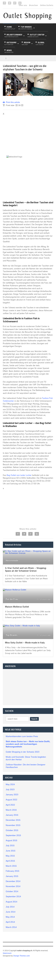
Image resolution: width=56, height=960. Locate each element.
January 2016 (12, 815)
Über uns (23, 5)
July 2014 (10, 907)
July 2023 (10, 789)
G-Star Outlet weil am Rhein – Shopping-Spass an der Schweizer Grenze (26, 569)
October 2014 (12, 891)
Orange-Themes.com (21, 956)
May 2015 (10, 856)
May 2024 (10, 784)
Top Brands (11, 635)
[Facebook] (18, 534)
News (8, 51)
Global (40, 43)
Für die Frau (12, 599)
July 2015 (10, 845)
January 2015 (12, 876)
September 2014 (13, 896)
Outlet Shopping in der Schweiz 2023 (22, 752)
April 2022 (10, 805)
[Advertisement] (27, 135)
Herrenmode (12, 560)
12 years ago (44, 561)
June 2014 (10, 912)
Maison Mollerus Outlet (17, 606)
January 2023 (12, 794)
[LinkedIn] (37, 534)
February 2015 (12, 871)
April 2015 (10, 861)
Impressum (7, 953)
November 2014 (13, 886)
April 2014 (10, 922)
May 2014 (10, 917)
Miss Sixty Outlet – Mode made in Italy (25, 642)
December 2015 (13, 820)
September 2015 (13, 835)
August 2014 (11, 901)
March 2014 (11, 927)
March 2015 (11, 866)
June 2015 (10, 851)
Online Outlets (46, 5)
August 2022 (11, 799)
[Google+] (30, 534)
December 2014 (13, 881)
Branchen (33, 5)
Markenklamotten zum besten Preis (22, 736)
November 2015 (13, 825)
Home (9, 27)
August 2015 (11, 840)
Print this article (13, 102)
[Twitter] (24, 534)
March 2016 (11, 810)
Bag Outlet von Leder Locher (19, 475)
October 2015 (12, 830)
